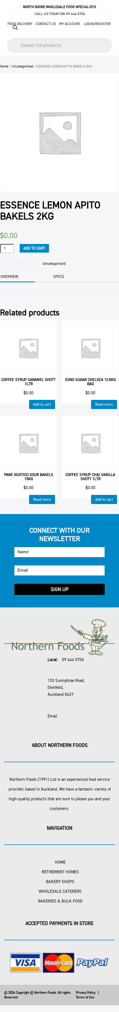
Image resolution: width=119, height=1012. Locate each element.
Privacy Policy (85, 992)
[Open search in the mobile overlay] (59, 36)
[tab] (66, 276)
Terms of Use (85, 997)
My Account (69, 23)
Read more (104, 404)
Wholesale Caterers (60, 891)
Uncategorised (22, 66)
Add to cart (34, 248)
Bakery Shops (60, 881)
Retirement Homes (60, 872)
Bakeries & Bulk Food (60, 901)
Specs (58, 276)
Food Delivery (19, 23)
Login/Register (97, 23)
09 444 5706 (75, 13)
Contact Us (46, 23)
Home (4, 66)
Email (52, 716)
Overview (9, 276)
